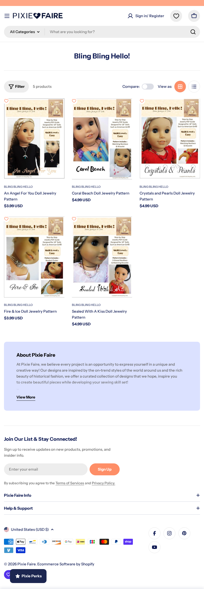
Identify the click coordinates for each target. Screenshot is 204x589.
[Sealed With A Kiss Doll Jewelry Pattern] (102, 256)
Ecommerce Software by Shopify (65, 564)
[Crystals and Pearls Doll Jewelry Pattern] (170, 139)
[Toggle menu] (7, 16)
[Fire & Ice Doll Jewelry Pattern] (34, 256)
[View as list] (194, 87)
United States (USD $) (30, 529)
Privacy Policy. (103, 483)
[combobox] (102, 32)
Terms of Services (69, 483)
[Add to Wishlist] (6, 101)
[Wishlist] (176, 16)
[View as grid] (180, 87)
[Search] (193, 32)
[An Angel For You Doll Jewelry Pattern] (34, 139)
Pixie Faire (26, 564)
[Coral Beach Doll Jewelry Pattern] (102, 139)
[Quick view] (57, 109)
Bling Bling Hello (18, 187)
